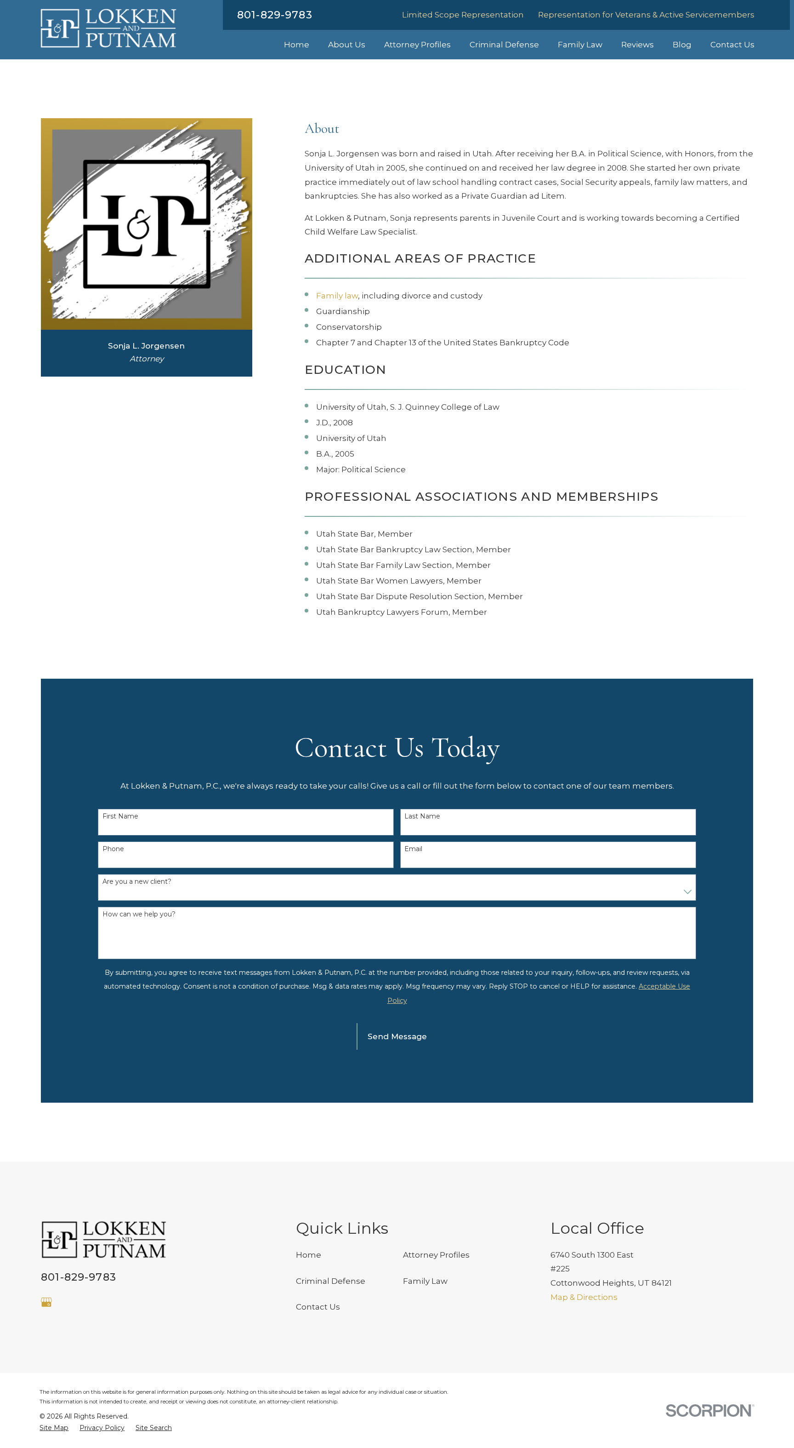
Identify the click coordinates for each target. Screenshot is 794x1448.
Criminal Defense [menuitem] (504, 44)
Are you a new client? (136, 882)
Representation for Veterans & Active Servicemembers (646, 14)
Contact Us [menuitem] (732, 44)
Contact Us (318, 1306)
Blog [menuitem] (682, 44)
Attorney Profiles (436, 1254)
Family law (337, 295)
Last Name (422, 816)
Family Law (425, 1281)
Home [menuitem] (296, 44)
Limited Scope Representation (463, 14)
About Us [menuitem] (346, 44)
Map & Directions (584, 1297)
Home (308, 1254)
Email (413, 849)
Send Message (397, 1036)
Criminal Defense (330, 1281)
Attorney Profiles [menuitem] (417, 44)
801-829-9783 (274, 15)
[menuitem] (54, 1428)
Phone (113, 849)
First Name (120, 816)
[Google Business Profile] (46, 1302)
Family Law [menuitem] (580, 44)
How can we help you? (139, 914)
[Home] (108, 28)
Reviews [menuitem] (637, 44)
